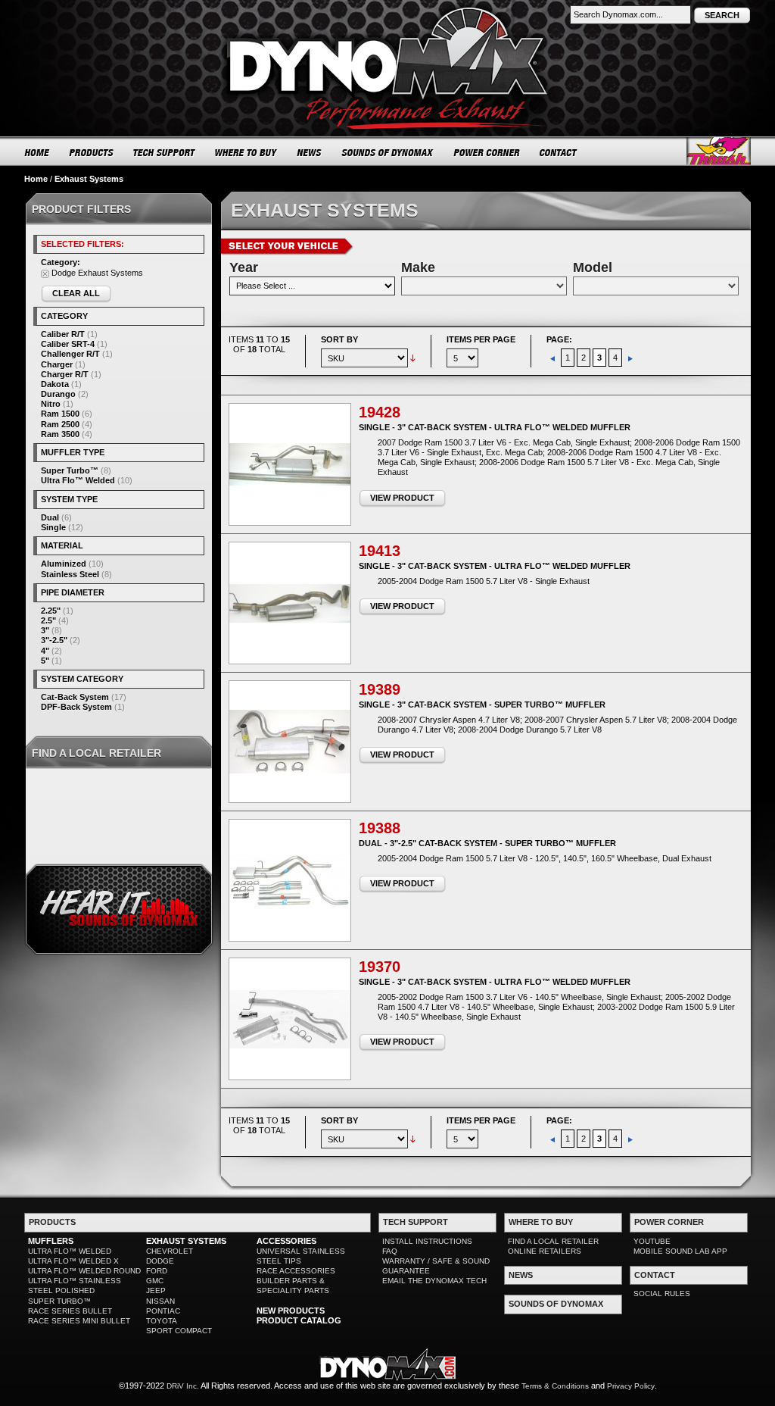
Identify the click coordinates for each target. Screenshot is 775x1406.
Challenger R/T (70, 353)
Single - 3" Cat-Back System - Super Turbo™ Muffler (482, 704)
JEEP (156, 1290)
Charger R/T (65, 374)
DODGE (160, 1261)
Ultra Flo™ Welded (78, 480)
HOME (37, 152)
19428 (379, 412)
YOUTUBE (652, 1241)
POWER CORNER (487, 152)
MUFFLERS (50, 1240)
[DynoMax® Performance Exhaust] (387, 10)
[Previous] (553, 357)
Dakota (55, 384)
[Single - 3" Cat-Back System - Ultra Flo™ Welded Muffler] (290, 464)
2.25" (51, 610)
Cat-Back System (75, 696)
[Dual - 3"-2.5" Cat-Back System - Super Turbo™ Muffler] (290, 880)
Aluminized (63, 563)
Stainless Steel (70, 574)
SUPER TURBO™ (59, 1301)
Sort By (339, 339)
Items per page (481, 339)
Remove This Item (45, 274)
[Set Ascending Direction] (413, 357)
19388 (379, 828)
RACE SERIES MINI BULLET (79, 1321)
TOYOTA (161, 1321)
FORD (156, 1271)
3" (45, 630)
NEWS (309, 152)
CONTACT (559, 152)
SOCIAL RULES (661, 1293)
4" (45, 650)
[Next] (630, 357)
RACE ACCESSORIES (296, 1271)
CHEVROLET (169, 1251)
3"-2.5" (54, 640)
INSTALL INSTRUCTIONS (427, 1241)
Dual (50, 517)
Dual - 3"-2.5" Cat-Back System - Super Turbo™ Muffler (487, 843)
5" (45, 660)
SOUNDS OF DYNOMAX (387, 152)
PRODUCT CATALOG (299, 1320)
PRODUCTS (91, 152)
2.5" (48, 620)
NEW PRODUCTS (291, 1310)
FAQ (389, 1251)
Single (53, 527)
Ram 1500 (60, 413)
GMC (154, 1280)
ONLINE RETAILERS (544, 1251)
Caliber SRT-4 (68, 343)
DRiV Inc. (183, 1386)
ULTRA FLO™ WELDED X (73, 1261)
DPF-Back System (76, 706)
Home (36, 178)
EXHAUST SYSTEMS (186, 1240)
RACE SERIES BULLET (70, 1311)
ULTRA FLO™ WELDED (69, 1251)
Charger (57, 364)
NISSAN (160, 1301)
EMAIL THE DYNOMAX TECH (434, 1280)
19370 (379, 966)
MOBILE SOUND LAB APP (680, 1251)
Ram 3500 (60, 434)
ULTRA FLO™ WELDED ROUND (84, 1271)
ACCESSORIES (286, 1240)
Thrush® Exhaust (718, 151)
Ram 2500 (60, 424)
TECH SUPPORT (164, 152)
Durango (58, 393)
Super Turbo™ (69, 470)
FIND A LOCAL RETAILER (553, 1241)
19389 (379, 689)
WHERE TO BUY (246, 152)
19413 (379, 550)
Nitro (51, 403)
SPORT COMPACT (179, 1330)
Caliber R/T (63, 334)
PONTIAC (163, 1311)
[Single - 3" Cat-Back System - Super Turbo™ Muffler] (290, 741)
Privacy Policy (631, 1386)
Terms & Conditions (555, 1386)
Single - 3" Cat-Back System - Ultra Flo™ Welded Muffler (494, 427)
